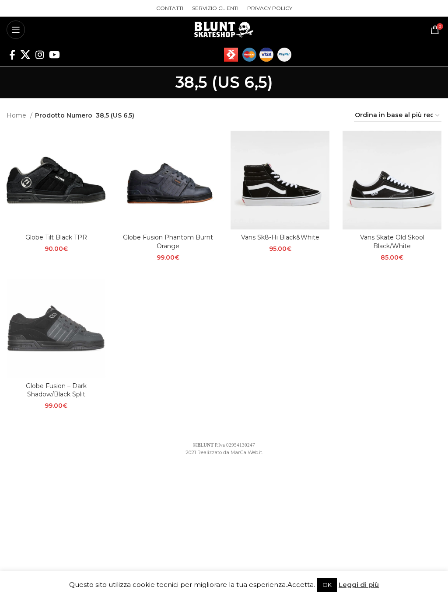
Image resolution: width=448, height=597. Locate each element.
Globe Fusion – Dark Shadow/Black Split (56, 390)
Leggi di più (359, 584)
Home (17, 115)
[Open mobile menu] (15, 29)
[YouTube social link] (54, 54)
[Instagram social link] (39, 54)
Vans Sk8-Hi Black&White (280, 237)
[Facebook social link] (12, 54)
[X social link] (25, 54)
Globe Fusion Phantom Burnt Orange (168, 241)
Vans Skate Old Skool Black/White (392, 241)
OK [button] (327, 584)
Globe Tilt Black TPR (56, 237)
